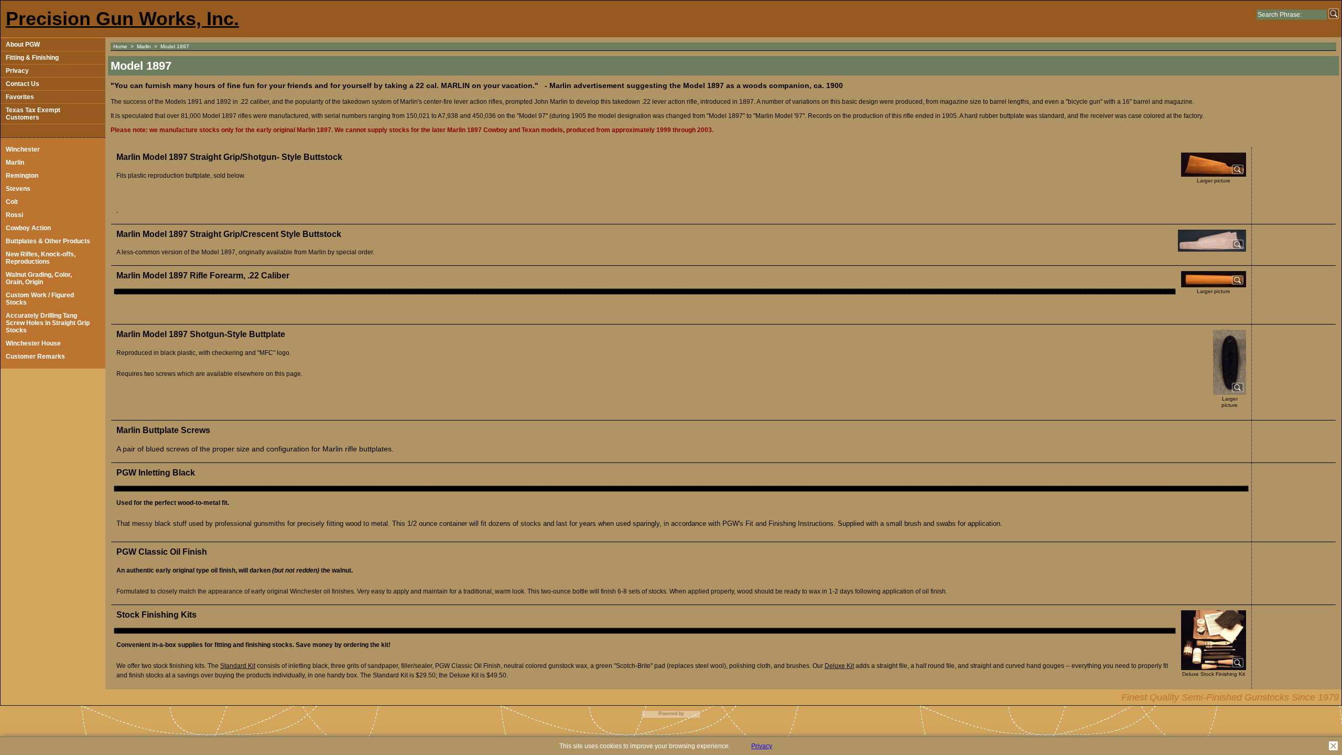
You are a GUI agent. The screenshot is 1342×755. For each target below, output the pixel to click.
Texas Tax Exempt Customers (33, 113)
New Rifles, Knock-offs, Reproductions (40, 258)
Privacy (17, 70)
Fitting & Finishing (32, 57)
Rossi (14, 215)
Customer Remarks (35, 356)
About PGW (23, 44)
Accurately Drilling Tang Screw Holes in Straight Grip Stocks (48, 323)
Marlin (15, 162)
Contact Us (22, 84)
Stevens (18, 188)
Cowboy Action (28, 228)
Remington (22, 175)
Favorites (20, 97)
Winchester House (33, 343)
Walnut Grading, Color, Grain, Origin (39, 278)
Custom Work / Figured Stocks (40, 299)
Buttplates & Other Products (48, 241)
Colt (12, 202)
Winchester (23, 149)
